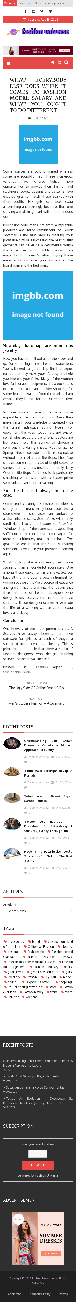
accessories (16, 941)
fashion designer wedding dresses (32, 961)
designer (14, 951)
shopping (65, 982)
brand (36, 941)
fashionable (12, 672)
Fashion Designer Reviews (49, 956)
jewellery (14, 977)
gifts (69, 972)
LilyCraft (50, 977)
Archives (9, 905)
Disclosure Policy (39, 1294)
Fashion (42, 667)
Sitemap (63, 1294)
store (53, 987)
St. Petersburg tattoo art (25, 987)
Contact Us (15, 1294)
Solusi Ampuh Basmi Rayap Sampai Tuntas (35, 1087)
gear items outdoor (44, 972)
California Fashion (41, 946)
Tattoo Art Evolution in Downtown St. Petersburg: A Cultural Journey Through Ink (48, 826)
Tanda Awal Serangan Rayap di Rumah (32, 1076)
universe (13, 997)
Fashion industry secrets (53, 967)
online (12, 982)
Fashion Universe (46, 1175)
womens (31, 997)
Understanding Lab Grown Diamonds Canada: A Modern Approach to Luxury (48, 745)
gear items (15, 972)
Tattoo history (33, 992)
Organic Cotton (38, 982)
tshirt (68, 992)
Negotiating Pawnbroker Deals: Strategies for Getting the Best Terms (48, 856)
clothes (67, 946)
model (27, 672)
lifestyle (32, 977)
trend (54, 992)
